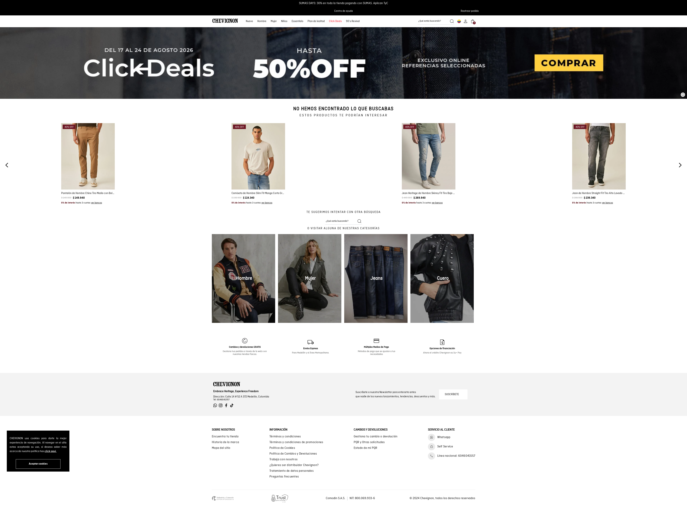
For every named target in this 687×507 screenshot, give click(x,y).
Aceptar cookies (38, 463)
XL (265, 180)
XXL (273, 180)
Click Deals (335, 21)
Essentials (297, 21)
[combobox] (436, 21)
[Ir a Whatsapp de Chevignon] (216, 405)
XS (242, 180)
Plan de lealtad (316, 21)
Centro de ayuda (343, 11)
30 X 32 (410, 185)
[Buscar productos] (451, 21)
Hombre (261, 21)
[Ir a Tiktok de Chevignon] (232, 405)
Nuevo (249, 21)
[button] (471, 11)
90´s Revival (353, 21)
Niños (284, 21)
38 (104, 180)
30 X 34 (422, 185)
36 (98, 180)
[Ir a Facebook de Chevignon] (227, 405)
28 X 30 (416, 180)
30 (77, 180)
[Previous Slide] (7, 165)
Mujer (274, 21)
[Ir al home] (225, 21)
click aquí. (51, 451)
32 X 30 (434, 185)
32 (84, 180)
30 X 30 (441, 180)
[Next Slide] (680, 165)
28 (71, 180)
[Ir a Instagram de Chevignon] (221, 405)
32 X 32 (447, 185)
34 (91, 180)
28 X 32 (428, 180)
